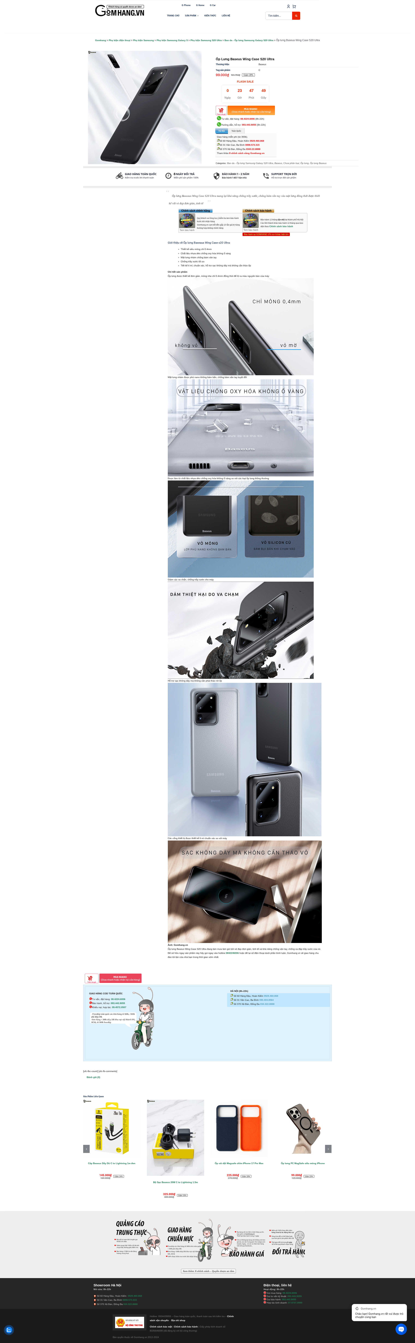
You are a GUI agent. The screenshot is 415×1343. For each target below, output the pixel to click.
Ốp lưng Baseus (318, 163)
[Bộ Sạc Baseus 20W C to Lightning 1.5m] (303, 1138)
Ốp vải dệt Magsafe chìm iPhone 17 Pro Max (111, 1163)
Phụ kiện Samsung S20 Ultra (206, 40)
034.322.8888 (267, 1004)
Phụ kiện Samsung (143, 40)
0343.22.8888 (253, 149)
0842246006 (232, 953)
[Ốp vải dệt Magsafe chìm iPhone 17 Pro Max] (111, 1128)
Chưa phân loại (291, 163)
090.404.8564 (266, 1000)
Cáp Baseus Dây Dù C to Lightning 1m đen (239, 1163)
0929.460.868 (257, 141)
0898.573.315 (252, 145)
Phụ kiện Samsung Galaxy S (172, 40)
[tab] (93, 1077)
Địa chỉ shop (178, 1301)
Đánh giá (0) (93, 1077)
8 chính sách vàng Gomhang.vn (247, 153)
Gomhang (100, 40)
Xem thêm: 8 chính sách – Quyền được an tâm (208, 1252)
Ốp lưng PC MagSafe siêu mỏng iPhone (175, 1163)
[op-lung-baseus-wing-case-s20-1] (145, 107)
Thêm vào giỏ (221, 114)
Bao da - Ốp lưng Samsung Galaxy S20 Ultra (249, 40)
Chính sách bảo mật (161, 1307)
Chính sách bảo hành (281, 226)
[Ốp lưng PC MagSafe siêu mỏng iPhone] (175, 1128)
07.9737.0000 (295, 1283)
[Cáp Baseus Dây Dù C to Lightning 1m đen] (239, 1128)
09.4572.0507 (119, 1007)
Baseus (278, 163)
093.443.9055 (249, 125)
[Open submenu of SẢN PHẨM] (198, 16)
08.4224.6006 (247, 119)
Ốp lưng (304, 163)
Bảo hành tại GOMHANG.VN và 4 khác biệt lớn (266, 234)
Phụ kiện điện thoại (119, 40)
